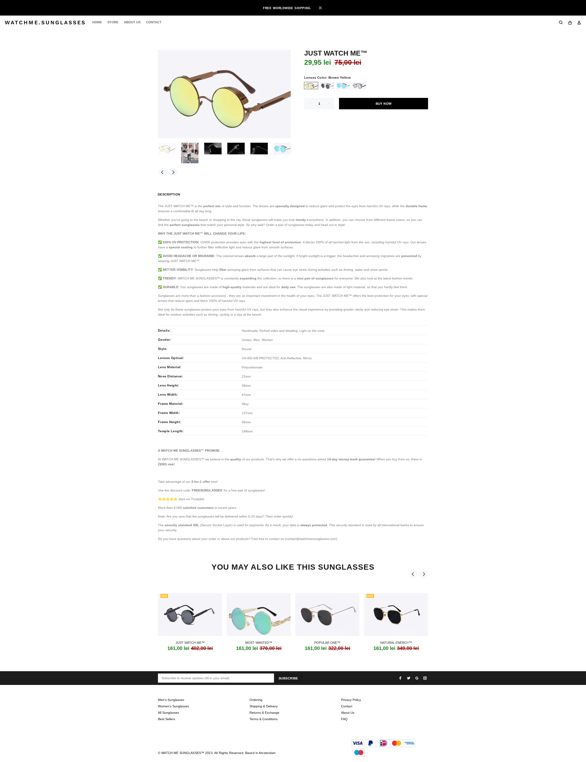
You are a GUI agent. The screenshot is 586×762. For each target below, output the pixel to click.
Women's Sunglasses (173, 706)
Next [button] (173, 172)
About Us (347, 712)
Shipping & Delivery (264, 706)
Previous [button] (162, 172)
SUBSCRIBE (288, 678)
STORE (112, 22)
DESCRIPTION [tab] (169, 194)
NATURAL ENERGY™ (396, 642)
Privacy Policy (351, 700)
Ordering (256, 700)
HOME (97, 22)
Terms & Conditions (264, 719)
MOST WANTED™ (258, 642)
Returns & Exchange (264, 712)
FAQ (344, 719)
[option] (169, 148)
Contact (346, 706)
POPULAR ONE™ (327, 642)
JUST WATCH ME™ (190, 642)
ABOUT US (132, 22)
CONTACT (154, 22)
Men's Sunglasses (171, 700)
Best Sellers (166, 719)
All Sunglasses (168, 712)
